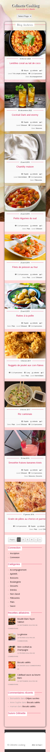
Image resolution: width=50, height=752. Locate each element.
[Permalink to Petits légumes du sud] (25, 210)
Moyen (26, 70)
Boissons (39, 128)
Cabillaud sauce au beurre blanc (28, 676)
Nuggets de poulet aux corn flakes (25, 365)
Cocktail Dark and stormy (25, 115)
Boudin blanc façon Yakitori (26, 620)
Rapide (26, 122)
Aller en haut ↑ (37, 745)
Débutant (24, 125)
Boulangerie (15, 582)
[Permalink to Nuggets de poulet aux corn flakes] (26, 357)
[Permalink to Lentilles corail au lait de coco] (25, 55)
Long (28, 372)
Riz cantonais (25, 414)
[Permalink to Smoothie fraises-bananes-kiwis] (25, 455)
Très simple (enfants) (19, 73)
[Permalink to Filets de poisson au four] (25, 259)
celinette (35, 70)
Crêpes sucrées (32, 698)
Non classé (15, 594)
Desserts (39, 476)
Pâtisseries (38, 180)
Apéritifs (13, 573)
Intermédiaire (22, 177)
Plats (28, 229)
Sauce (12, 606)
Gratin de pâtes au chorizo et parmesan (28, 519)
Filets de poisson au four (25, 267)
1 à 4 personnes (36, 73)
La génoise (22, 634)
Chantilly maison (25, 166)
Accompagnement (36, 76)
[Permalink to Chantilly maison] (25, 159)
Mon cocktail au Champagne (24, 648)
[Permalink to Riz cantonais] (25, 406)
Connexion (15, 557)
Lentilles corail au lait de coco (25, 63)
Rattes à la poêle (25, 315)
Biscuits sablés (24, 662)
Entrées (13, 590)
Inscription (14, 553)
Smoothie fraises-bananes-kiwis (25, 462)
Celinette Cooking (25, 5)
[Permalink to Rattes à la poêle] (25, 308)
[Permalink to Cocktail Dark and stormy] (25, 107)
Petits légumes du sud (25, 218)
